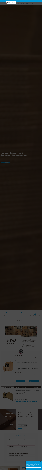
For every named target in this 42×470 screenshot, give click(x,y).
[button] (40, 461)
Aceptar (28, 467)
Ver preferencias (38, 467)
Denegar (33, 467)
